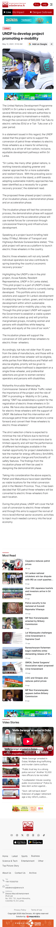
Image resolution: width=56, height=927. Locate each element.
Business (35, 856)
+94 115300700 (11, 881)
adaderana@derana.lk (14, 887)
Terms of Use (36, 910)
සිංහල (37, 4)
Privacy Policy (20, 910)
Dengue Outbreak (36, 12)
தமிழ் (45, 4)
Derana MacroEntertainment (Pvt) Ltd (17, 897)
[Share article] (51, 44)
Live (8, 12)
